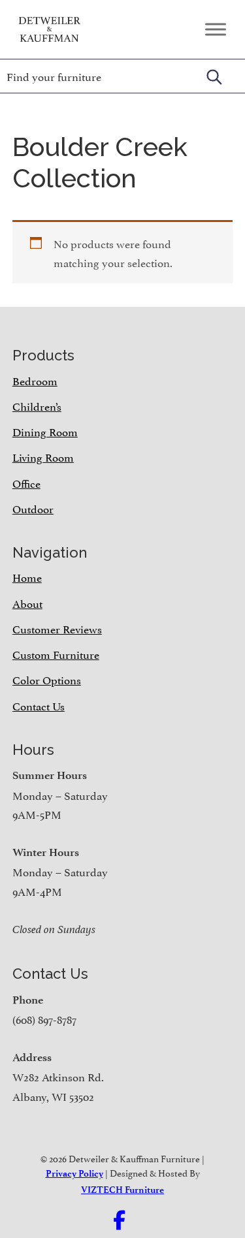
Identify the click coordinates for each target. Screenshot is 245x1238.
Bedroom (34, 380)
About (27, 602)
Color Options (46, 679)
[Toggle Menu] (215, 29)
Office (26, 482)
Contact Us (38, 705)
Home (27, 576)
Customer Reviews (57, 628)
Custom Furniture (55, 653)
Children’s (36, 405)
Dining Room (45, 430)
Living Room (43, 456)
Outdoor (33, 508)
